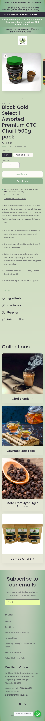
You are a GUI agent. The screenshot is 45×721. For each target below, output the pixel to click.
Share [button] (7, 290)
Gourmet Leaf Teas (21, 451)
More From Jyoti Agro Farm (22, 504)
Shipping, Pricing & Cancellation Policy (20, 645)
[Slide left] (17, 99)
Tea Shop (9, 627)
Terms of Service (13, 652)
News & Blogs (11, 638)
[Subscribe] (37, 602)
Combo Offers (20, 558)
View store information (15, 198)
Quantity (5, 160)
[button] (3, 40)
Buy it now (22, 181)
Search (8, 621)
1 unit (7, 155)
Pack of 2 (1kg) (23, 155)
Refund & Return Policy (15, 658)
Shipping (5, 146)
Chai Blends (21, 398)
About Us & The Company (17, 632)
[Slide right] (28, 99)
